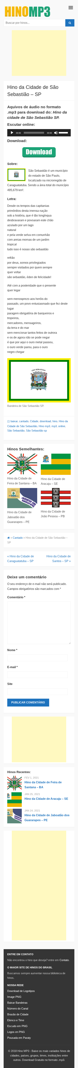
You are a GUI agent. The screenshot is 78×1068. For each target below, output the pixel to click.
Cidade (34, 421)
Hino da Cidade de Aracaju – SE (46, 798)
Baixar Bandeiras (17, 1002)
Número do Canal (17, 1008)
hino (54, 421)
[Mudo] (56, 133)
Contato (64, 960)
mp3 (54, 426)
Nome (12, 650)
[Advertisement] (39, 53)
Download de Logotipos (21, 991)
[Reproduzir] (12, 133)
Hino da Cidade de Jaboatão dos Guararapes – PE (19, 517)
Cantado (18, 537)
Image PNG (14, 996)
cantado (23, 421)
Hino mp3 (44, 426)
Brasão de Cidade (17, 1014)
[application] (39, 132)
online (61, 426)
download (45, 421)
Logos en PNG (16, 1032)
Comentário (16, 597)
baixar (14, 421)
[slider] (64, 132)
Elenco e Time (15, 1020)
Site (10, 683)
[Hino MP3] (28, 11)
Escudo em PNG (17, 1026)
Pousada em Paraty (19, 1037)
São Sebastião (15, 430)
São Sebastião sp (36, 430)
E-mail (12, 667)
